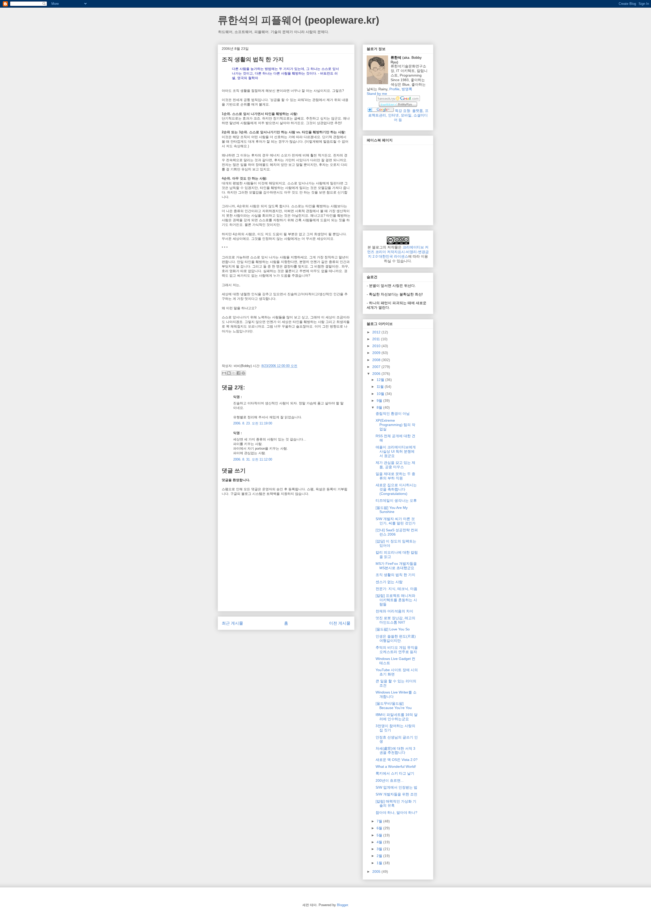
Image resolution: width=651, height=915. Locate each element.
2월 (380, 856)
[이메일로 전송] (224, 373)
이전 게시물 (339, 623)
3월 (380, 849)
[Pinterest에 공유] (243, 373)
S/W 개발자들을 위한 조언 (396, 794)
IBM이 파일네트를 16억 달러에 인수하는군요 (397, 717)
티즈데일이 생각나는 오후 (396, 500)
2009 (376, 353)
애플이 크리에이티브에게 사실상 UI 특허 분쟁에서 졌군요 (396, 451)
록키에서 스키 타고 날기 (395, 773)
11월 (381, 387)
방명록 (407, 89)
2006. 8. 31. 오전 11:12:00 (252, 459)
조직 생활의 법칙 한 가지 (395, 575)
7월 (380, 821)
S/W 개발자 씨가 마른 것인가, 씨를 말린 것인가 (396, 521)
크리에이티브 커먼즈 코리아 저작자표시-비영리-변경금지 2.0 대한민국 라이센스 (398, 251)
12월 (381, 380)
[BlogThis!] (228, 373)
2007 (376, 367)
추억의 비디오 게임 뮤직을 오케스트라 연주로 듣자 (397, 649)
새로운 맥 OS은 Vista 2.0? (397, 760)
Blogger (342, 905)
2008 (376, 360)
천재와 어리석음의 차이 (394, 611)
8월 (380, 407)
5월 (380, 835)
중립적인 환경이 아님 (393, 413)
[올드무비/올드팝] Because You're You (394, 705)
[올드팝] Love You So (393, 629)
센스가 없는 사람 (389, 582)
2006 (376, 374)
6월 (380, 828)
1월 (380, 863)
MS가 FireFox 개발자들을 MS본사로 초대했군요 (396, 566)
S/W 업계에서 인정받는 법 (396, 787)
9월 (380, 401)
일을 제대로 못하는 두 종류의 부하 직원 (395, 476)
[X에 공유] (233, 373)
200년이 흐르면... (390, 780)
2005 (376, 871)
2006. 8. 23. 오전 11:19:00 (252, 423)
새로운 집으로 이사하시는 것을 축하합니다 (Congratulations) (396, 489)
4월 (380, 842)
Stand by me (377, 94)
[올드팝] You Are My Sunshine (392, 510)
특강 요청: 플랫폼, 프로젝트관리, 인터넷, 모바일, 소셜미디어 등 (398, 115)
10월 (381, 394)
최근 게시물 (232, 623)
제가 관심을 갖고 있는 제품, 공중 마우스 (395, 465)
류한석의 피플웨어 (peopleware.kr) (298, 20)
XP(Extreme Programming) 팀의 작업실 (395, 424)
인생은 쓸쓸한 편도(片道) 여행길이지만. (396, 638)
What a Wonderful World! (396, 766)
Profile (394, 89)
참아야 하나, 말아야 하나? (396, 812)
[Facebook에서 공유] (238, 373)
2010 (376, 346)
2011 (376, 339)
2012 (376, 332)
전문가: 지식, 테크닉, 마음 (396, 589)
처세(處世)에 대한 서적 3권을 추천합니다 (395, 750)
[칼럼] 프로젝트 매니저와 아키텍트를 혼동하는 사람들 (396, 600)
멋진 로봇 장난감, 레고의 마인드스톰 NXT (395, 620)
